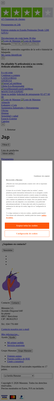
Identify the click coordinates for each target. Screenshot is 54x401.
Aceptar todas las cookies (27, 226)
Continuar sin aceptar (42, 176)
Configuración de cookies (27, 234)
